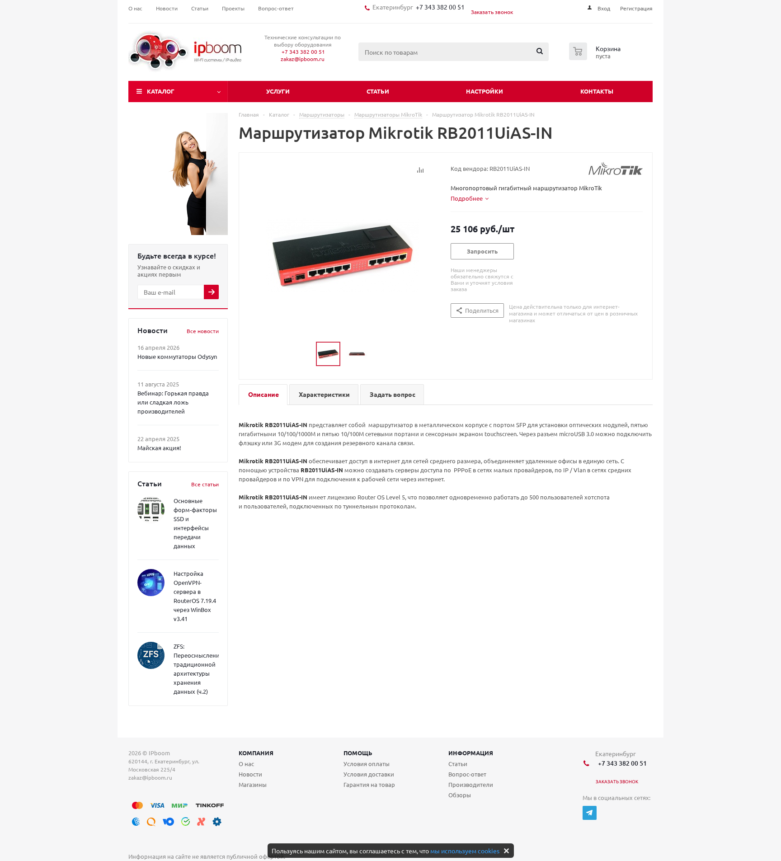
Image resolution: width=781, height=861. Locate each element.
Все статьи (205, 484)
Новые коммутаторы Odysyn (177, 356)
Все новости (203, 330)
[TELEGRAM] (590, 813)
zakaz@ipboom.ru (303, 58)
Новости (250, 774)
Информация (470, 753)
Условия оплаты (366, 763)
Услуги (278, 91)
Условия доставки (368, 774)
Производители (470, 784)
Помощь (357, 753)
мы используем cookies (464, 851)
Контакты (596, 91)
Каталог (160, 91)
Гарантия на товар (369, 784)
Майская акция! (159, 448)
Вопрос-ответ (467, 774)
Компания (256, 753)
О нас (246, 763)
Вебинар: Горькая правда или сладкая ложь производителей (173, 402)
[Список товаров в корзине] (596, 57)
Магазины (253, 784)
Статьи (378, 91)
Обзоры (459, 795)
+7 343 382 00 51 (439, 7)
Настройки (484, 91)
